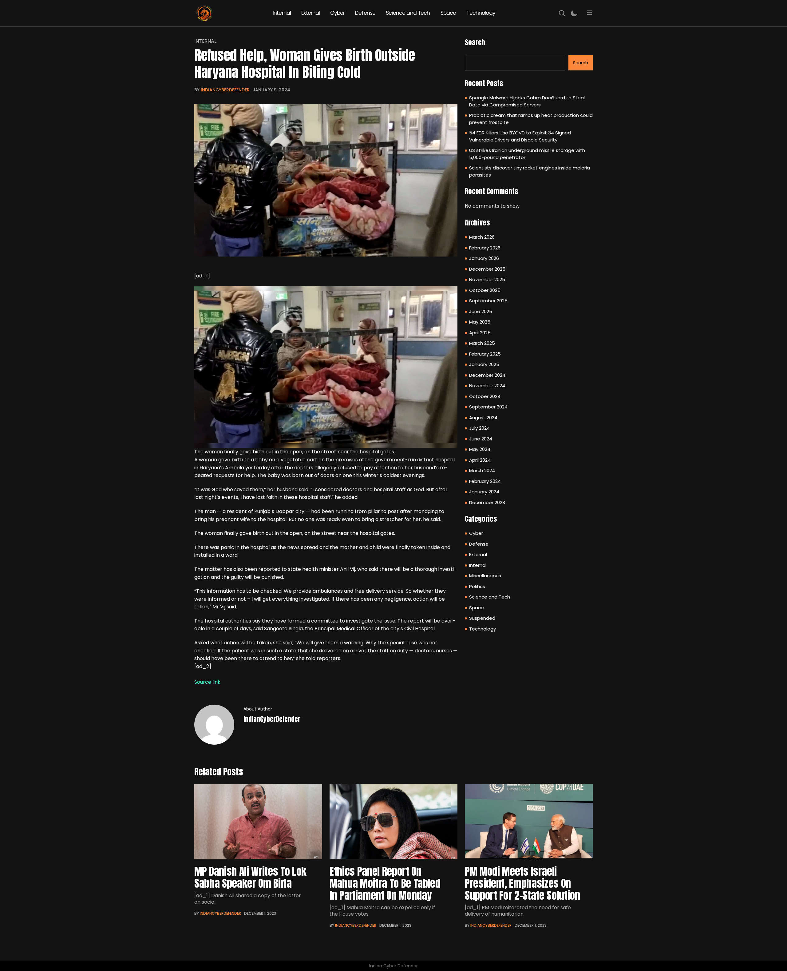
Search (475, 42)
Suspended (482, 618)
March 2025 (482, 343)
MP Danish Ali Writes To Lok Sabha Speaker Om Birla (250, 877)
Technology (480, 13)
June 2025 (480, 311)
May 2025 (479, 322)
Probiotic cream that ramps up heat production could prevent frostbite (531, 118)
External (310, 13)
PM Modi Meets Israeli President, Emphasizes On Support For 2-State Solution (522, 883)
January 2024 (484, 491)
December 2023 (487, 502)
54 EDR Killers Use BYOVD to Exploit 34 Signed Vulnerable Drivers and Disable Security (520, 136)
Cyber (337, 13)
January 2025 (484, 364)
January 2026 (484, 258)
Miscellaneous (485, 575)
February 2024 (485, 481)
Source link (207, 682)
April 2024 (480, 460)
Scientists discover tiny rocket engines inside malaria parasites (529, 171)
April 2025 (480, 332)
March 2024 (482, 470)
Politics (477, 586)
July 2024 (479, 428)
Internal (282, 13)
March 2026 (482, 237)
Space (448, 13)
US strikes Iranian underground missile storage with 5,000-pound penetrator (527, 154)
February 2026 (484, 248)
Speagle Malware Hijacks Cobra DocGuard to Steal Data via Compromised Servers (527, 101)
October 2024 (484, 396)
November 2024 (487, 385)
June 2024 (480, 439)
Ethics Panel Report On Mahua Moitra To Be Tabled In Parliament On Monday (385, 883)
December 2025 (487, 269)
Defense (365, 13)
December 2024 (487, 375)
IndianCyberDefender (225, 90)
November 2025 (487, 279)
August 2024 (483, 417)
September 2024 (488, 407)
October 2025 (484, 290)
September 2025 (488, 300)
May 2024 (479, 449)
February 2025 (485, 354)
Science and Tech (408, 13)
